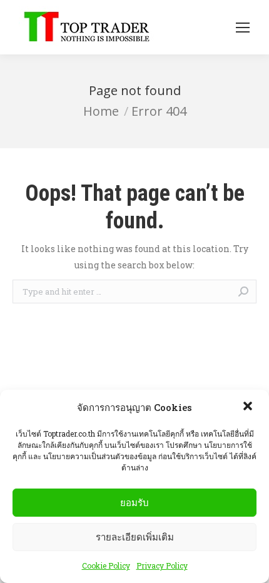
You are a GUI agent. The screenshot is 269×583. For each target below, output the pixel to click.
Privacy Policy (162, 565)
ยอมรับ (134, 502)
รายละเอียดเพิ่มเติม (135, 537)
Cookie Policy (106, 565)
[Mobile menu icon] (242, 27)
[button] (248, 407)
